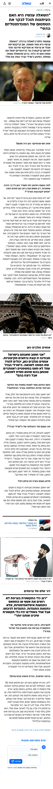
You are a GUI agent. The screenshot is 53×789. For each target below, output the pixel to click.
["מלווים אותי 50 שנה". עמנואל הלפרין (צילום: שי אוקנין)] (26, 84)
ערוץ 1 (35, 730)
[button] (42, 3)
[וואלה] (26, 3)
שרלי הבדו (28, 730)
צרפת (14, 730)
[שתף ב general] (4, 3)
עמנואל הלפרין (44, 730)
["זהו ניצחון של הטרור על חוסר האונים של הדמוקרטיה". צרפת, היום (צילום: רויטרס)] (26, 317)
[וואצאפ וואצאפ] (9, 3)
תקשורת (20, 730)
